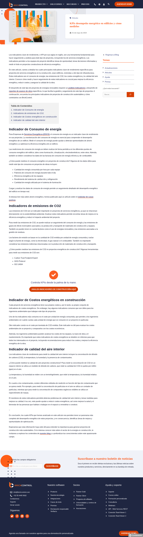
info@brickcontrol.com (21, 492)
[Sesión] (104, 4)
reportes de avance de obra (20, 91)
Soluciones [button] (56, 4)
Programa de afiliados (84, 499)
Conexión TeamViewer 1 (117, 512)
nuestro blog (45, 433)
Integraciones (55, 499)
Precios (85, 4)
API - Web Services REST (118, 509)
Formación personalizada (117, 499)
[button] (99, 4)
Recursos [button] (72, 4)
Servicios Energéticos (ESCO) (36, 134)
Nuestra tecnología (57, 495)
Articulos (75, 18)
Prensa (107, 82)
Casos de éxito (55, 502)
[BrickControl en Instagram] (27, 516)
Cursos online (113, 495)
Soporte (13, 502)
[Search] (130, 94)
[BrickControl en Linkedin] (22, 516)
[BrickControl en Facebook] (17, 516)
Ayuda (107, 77)
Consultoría (112, 502)
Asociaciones (81, 508)
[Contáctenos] (93, 4)
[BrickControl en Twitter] (12, 516)
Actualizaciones (111, 68)
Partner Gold (80, 492)
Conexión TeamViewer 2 (117, 516)
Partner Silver (81, 496)
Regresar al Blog (112, 55)
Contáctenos (14, 499)
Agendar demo (124, 4)
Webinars (111, 505)
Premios (53, 505)
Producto (40, 4)
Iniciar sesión (15, 505)
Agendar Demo (128, 533)
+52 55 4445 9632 (19, 495)
